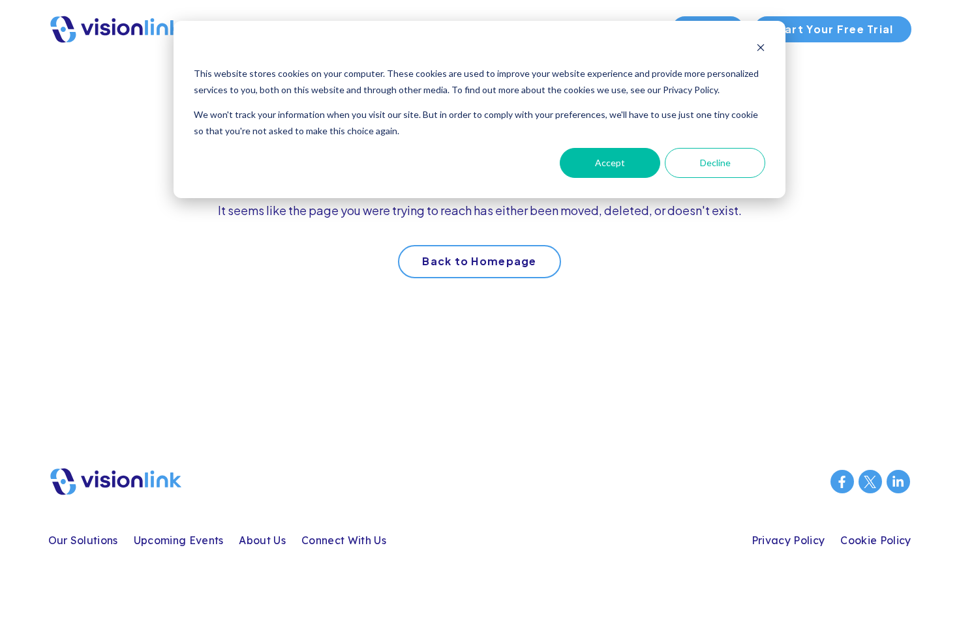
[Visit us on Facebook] (842, 481)
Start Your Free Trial (833, 29)
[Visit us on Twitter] (870, 481)
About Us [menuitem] (262, 540)
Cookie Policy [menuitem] (875, 540)
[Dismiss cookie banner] (760, 49)
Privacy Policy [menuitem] (788, 540)
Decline (715, 162)
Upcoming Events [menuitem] (179, 540)
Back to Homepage (479, 261)
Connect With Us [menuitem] (343, 540)
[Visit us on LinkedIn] (898, 481)
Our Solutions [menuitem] (83, 540)
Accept (610, 162)
